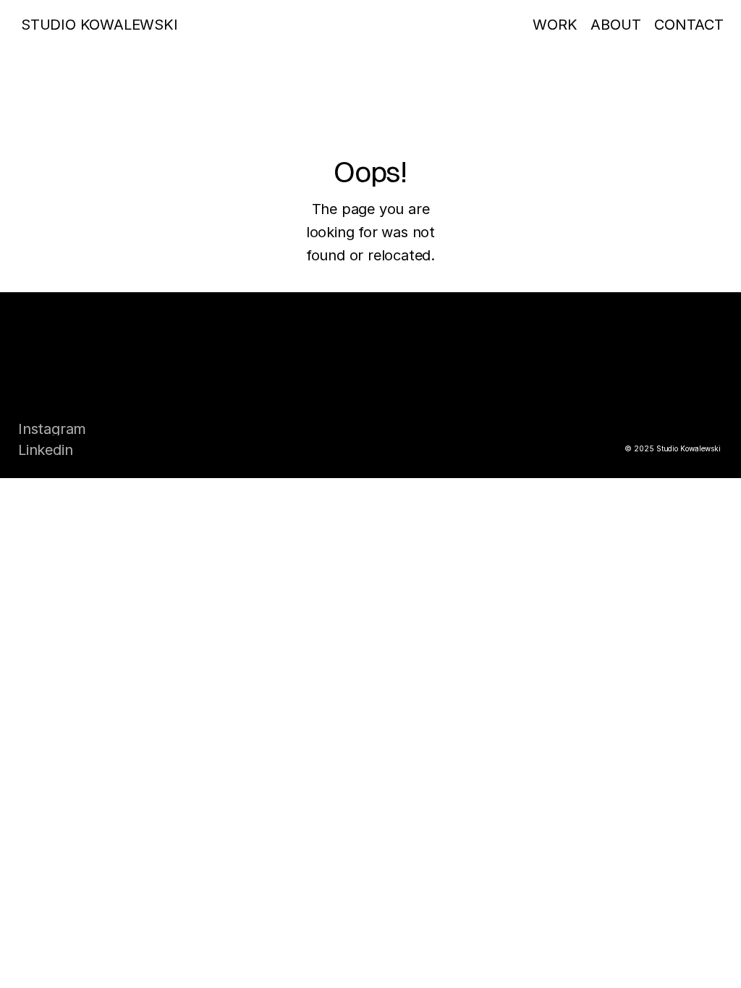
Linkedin (45, 450)
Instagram (52, 429)
